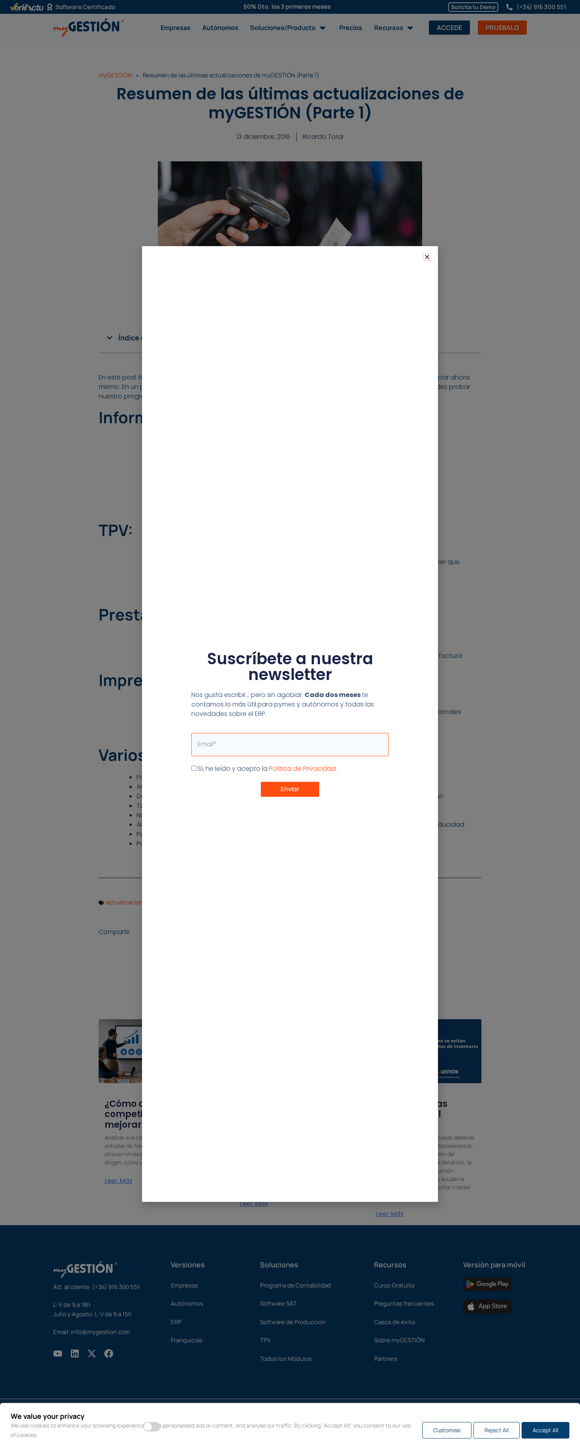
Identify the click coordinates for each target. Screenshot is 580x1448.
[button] (427, 257)
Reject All (497, 1430)
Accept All (545, 1430)
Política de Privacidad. (303, 768)
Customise (446, 1430)
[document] (290, 724)
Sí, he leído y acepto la (267, 768)
